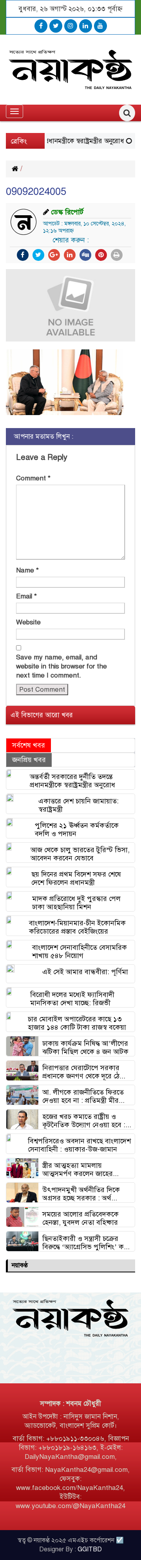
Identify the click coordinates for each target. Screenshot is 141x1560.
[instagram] (70, 26)
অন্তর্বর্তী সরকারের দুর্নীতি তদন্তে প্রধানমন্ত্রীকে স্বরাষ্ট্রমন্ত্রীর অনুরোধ (72, 780)
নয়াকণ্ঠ (20, 1265)
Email (26, 596)
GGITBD (90, 1549)
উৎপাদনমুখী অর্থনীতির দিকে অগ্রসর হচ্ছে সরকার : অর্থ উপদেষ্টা (81, 1193)
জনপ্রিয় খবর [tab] (29, 759)
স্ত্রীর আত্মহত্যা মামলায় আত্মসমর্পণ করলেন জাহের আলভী (77, 1169)
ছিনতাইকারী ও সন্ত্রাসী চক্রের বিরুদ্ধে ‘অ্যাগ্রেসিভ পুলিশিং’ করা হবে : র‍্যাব (86, 1242)
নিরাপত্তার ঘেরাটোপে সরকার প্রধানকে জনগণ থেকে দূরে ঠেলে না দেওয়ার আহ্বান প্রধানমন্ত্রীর (84, 1071)
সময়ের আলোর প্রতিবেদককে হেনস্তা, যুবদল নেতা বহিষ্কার (80, 1218)
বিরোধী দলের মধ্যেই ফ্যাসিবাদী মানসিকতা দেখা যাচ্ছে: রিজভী (72, 998)
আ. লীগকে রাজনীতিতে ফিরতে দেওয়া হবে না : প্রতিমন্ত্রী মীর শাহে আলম (83, 1096)
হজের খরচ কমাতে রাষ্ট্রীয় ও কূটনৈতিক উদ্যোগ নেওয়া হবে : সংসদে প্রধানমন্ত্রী (83, 1120)
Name (27, 570)
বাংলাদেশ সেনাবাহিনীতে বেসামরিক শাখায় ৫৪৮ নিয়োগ (79, 951)
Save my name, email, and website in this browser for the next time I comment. (61, 666)
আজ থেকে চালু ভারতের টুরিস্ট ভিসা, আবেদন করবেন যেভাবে (80, 854)
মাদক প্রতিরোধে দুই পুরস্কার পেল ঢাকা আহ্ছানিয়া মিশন (76, 902)
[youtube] (100, 26)
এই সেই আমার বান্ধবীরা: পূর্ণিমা (85, 971)
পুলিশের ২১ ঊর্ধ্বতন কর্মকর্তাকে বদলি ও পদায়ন (77, 829)
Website (28, 622)
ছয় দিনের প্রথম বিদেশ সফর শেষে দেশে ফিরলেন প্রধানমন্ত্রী (76, 878)
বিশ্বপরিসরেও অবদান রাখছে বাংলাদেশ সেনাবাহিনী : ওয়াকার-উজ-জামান (79, 1145)
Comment (33, 478)
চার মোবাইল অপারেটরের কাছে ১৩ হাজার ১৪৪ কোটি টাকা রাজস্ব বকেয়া (77, 1023)
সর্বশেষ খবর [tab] (28, 745)
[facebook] (40, 26)
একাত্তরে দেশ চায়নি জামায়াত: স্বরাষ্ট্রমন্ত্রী (78, 805)
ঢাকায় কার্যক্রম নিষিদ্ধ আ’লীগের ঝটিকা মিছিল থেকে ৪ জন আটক (85, 1047)
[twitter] (55, 26)
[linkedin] (85, 26)
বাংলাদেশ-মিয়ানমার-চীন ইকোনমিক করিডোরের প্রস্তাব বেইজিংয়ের (77, 927)
